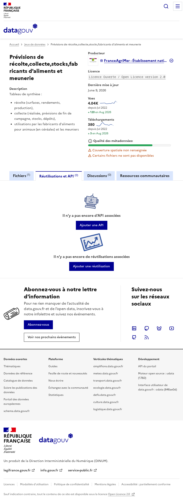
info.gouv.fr (49, 470)
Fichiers (21, 175)
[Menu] (177, 6)
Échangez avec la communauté (68, 388)
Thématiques (12, 366)
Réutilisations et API (58, 176)
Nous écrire (55, 381)
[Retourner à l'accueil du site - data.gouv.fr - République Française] (56, 440)
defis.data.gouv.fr (104, 395)
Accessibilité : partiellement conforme (146, 484)
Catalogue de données (18, 381)
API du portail (147, 366)
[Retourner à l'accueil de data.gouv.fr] (20, 29)
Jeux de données (34, 44)
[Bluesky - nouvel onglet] (159, 328)
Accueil (14, 44)
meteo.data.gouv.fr (105, 373)
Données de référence (18, 373)
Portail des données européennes (16, 401)
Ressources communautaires (144, 175)
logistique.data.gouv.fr (107, 409)
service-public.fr (80, 470)
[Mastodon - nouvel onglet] (146, 328)
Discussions (99, 175)
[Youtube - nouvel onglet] (171, 328)
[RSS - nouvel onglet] (146, 337)
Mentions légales (105, 484)
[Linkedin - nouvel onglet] (134, 328)
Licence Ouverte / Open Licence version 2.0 (127, 77)
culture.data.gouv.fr (106, 402)
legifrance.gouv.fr (17, 470)
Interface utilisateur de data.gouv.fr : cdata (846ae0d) (157, 387)
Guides (52, 366)
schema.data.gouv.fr (17, 411)
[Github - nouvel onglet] (134, 337)
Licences (9, 484)
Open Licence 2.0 (119, 494)
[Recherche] (166, 6)
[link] (91, 225)
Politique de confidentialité (71, 484)
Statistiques (55, 395)
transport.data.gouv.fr (107, 381)
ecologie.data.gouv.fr (107, 388)
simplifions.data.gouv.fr (108, 366)
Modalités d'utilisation (34, 484)
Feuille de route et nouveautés (67, 373)
